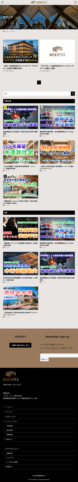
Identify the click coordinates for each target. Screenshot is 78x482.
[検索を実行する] (73, 93)
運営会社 (10, 453)
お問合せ (9, 466)
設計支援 (10, 430)
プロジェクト (11, 416)
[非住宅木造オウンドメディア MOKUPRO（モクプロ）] (39, 2)
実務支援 (10, 434)
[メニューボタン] (2, 2)
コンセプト (10, 458)
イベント (9, 407)
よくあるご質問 (12, 462)
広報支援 (10, 426)
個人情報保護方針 (39, 476)
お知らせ (9, 439)
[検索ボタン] (75, 2)
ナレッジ (9, 411)
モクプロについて (12, 449)
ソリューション (12, 421)
